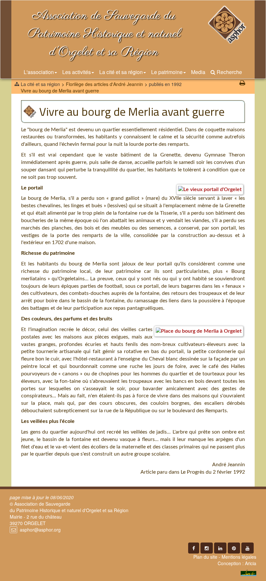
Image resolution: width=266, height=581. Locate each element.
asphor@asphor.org (40, 529)
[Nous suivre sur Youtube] (247, 548)
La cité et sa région (121, 72)
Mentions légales (239, 557)
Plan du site (205, 557)
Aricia (250, 563)
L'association (39, 72)
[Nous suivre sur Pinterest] (234, 548)
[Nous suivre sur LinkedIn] (220, 548)
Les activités (76, 72)
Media (198, 72)
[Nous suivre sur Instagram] (206, 548)
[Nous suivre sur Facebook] (193, 548)
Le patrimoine (167, 72)
